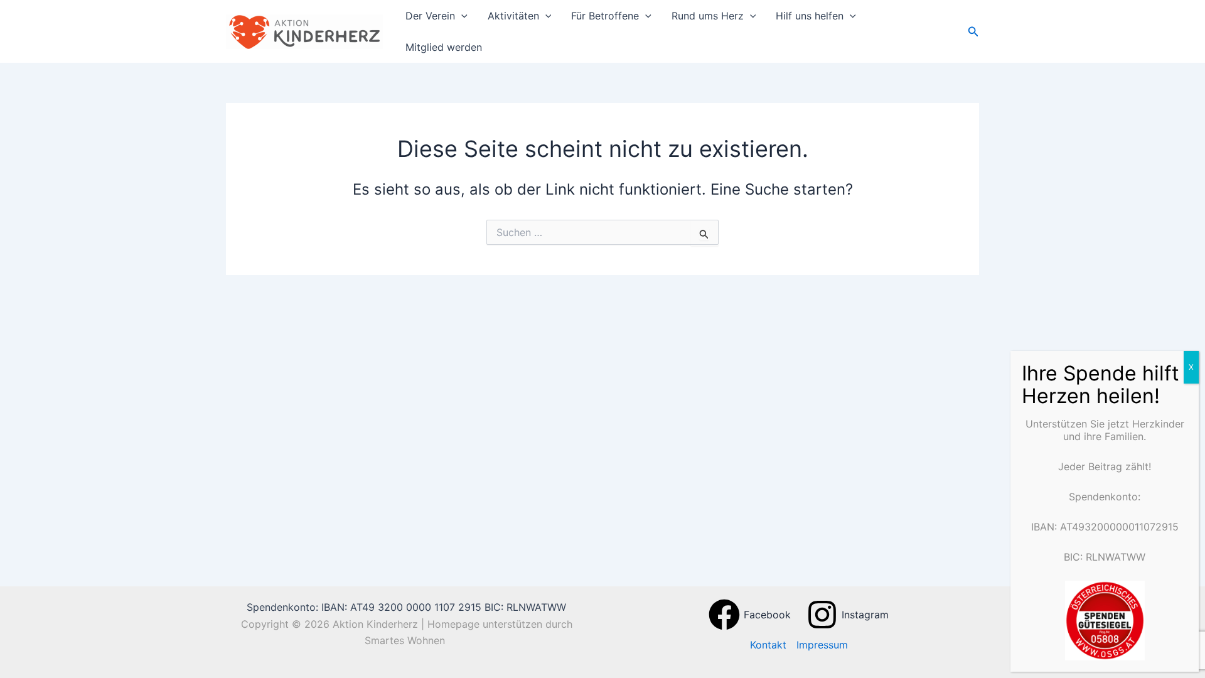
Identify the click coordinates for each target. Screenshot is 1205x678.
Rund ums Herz (708, 15)
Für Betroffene (605, 15)
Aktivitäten (513, 15)
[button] (461, 15)
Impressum (822, 644)
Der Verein (430, 15)
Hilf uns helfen (810, 15)
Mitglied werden (443, 47)
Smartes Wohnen (406, 640)
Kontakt (768, 644)
